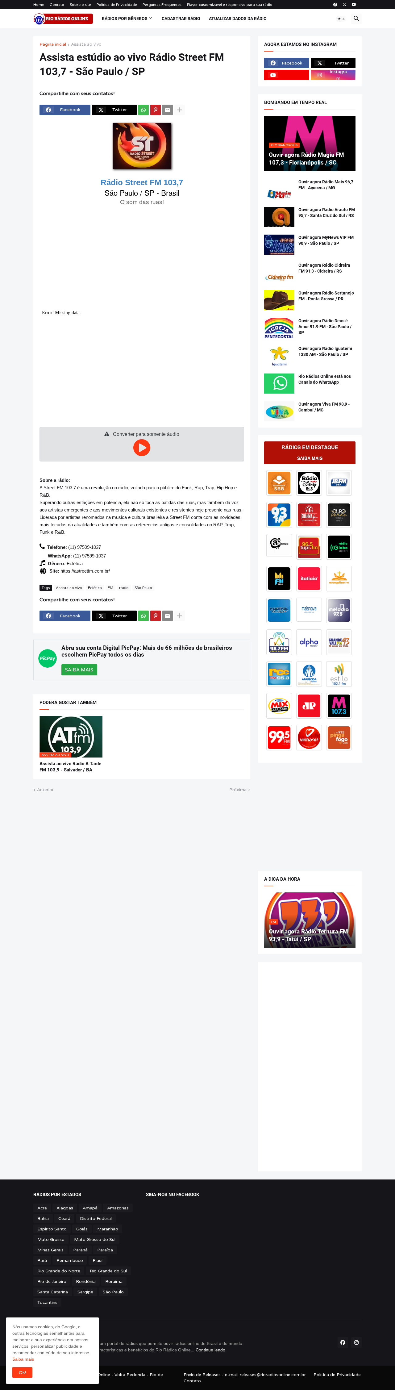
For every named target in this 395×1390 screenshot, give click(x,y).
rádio (124, 588)
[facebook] (335, 4)
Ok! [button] (22, 1372)
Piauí (97, 1260)
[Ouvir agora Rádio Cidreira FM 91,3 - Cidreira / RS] (279, 272)
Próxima (238, 789)
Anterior (45, 789)
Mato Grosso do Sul (94, 1239)
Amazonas (118, 1208)
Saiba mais (23, 1359)
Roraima (114, 1281)
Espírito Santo (52, 1229)
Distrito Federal (96, 1218)
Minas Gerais (50, 1250)
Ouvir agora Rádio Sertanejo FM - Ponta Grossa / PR (326, 295)
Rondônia (86, 1281)
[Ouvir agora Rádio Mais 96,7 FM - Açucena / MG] (279, 189)
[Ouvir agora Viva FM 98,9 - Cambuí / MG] (279, 411)
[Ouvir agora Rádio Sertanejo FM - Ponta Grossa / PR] (279, 300)
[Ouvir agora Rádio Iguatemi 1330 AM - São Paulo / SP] (279, 356)
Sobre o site (80, 4)
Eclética (95, 588)
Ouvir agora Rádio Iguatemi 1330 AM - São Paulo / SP (325, 351)
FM (110, 588)
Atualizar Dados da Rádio (238, 18)
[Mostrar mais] (179, 110)
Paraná (80, 1250)
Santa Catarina (52, 1292)
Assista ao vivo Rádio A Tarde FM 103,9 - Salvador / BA (70, 767)
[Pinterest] (155, 110)
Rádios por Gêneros (125, 18)
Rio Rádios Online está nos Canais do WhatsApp (324, 379)
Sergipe (85, 1292)
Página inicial (53, 44)
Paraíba (105, 1250)
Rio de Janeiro (51, 1281)
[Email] (167, 110)
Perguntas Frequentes (162, 4)
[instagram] (356, 1342)
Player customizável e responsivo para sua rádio (229, 4)
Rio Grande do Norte (58, 1271)
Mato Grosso (50, 1239)
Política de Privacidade (117, 4)
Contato (57, 4)
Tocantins (47, 1302)
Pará (42, 1260)
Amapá (90, 1208)
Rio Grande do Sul (108, 1271)
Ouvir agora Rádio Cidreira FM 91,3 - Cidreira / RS (324, 268)
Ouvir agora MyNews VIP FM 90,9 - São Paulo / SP (326, 240)
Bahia (43, 1218)
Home (38, 4)
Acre (42, 1208)
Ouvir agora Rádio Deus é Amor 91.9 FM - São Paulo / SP (324, 326)
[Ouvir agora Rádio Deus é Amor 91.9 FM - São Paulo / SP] (279, 328)
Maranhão (107, 1229)
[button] (341, 19)
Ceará (64, 1218)
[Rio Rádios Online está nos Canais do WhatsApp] (279, 384)
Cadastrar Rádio (181, 18)
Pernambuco (69, 1260)
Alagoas (64, 1208)
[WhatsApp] (143, 110)
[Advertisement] (142, 257)
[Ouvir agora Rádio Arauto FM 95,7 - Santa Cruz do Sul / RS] (279, 217)
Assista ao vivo (86, 44)
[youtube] (354, 4)
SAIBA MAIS (79, 670)
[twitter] (344, 4)
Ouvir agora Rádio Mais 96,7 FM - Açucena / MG (325, 184)
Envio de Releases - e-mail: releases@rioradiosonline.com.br (245, 1374)
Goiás (82, 1229)
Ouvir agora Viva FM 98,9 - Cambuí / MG (324, 407)
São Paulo (143, 588)
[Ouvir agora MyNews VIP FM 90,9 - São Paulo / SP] (279, 245)
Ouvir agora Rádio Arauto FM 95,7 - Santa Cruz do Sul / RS (326, 212)
